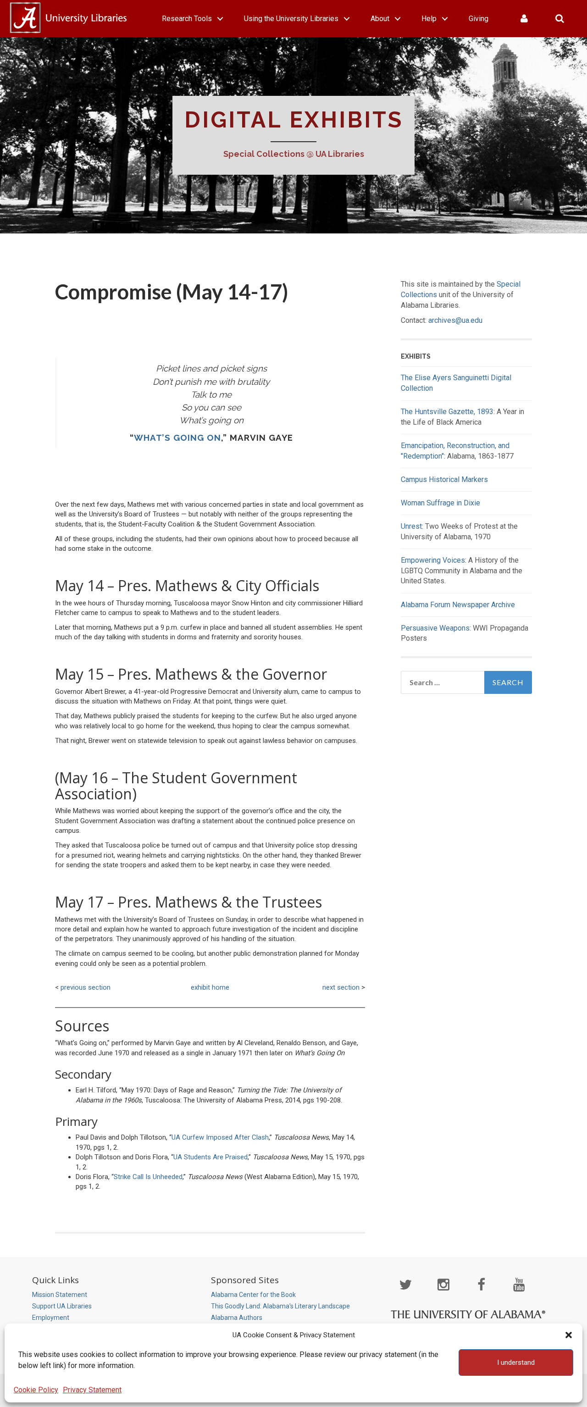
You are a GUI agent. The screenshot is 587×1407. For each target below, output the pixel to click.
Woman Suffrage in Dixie (440, 503)
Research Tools (187, 18)
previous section (86, 987)
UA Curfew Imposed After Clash (220, 1137)
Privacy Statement (92, 1389)
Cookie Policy (36, 1389)
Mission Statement (59, 1294)
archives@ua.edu (455, 320)
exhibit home (210, 987)
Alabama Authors (236, 1317)
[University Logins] (524, 18)
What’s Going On (177, 437)
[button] (568, 1335)
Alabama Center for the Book (253, 1294)
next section (341, 987)
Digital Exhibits (293, 120)
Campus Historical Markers (444, 479)
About (380, 18)
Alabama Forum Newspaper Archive (458, 604)
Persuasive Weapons (435, 628)
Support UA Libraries (62, 1306)
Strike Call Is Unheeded (148, 1177)
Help (429, 18)
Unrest (411, 526)
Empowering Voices (433, 560)
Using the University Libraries (291, 18)
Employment (50, 1317)
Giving (478, 18)
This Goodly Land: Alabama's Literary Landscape (280, 1306)
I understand (516, 1362)
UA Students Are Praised (210, 1157)
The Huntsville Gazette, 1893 (447, 411)
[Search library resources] (560, 18)
